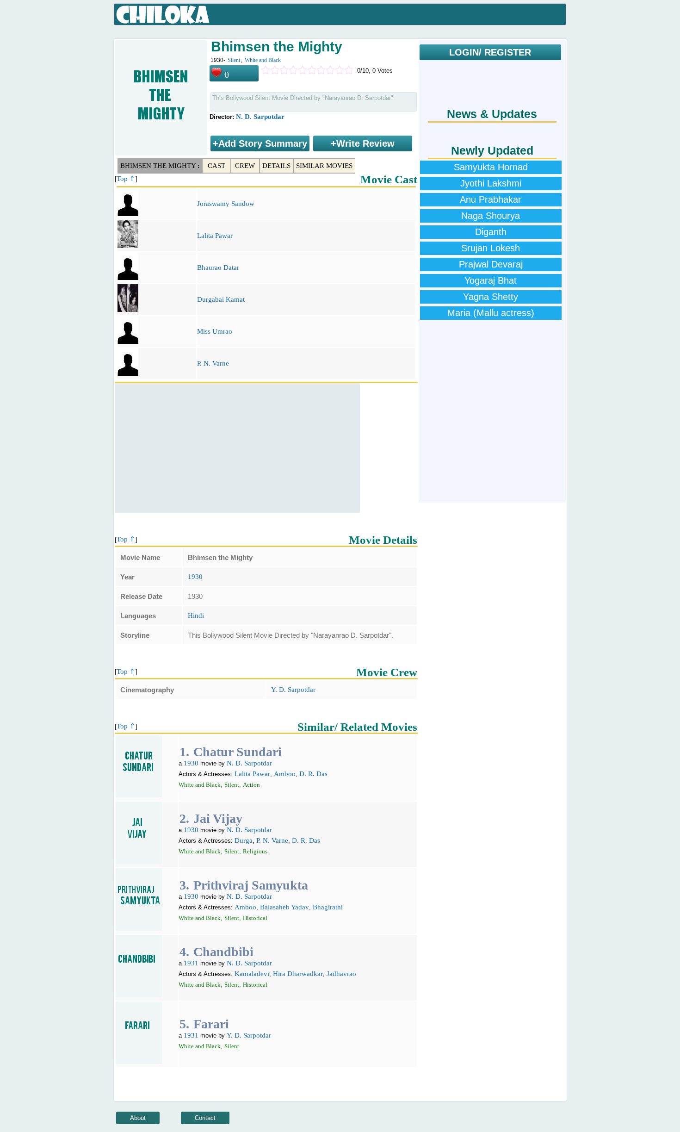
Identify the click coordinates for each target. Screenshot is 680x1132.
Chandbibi (223, 952)
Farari (211, 1024)
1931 (191, 963)
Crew (245, 165)
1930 (195, 576)
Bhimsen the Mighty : (159, 165)
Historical (255, 917)
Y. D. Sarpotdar (293, 689)
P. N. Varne (213, 363)
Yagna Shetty (490, 297)
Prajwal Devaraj (491, 264)
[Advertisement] (237, 448)
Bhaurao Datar (218, 267)
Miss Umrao (214, 331)
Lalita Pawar (215, 235)
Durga (244, 840)
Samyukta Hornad (491, 167)
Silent (234, 60)
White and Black (263, 60)
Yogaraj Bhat (490, 280)
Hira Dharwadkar (298, 973)
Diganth (491, 232)
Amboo (285, 773)
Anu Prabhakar (490, 199)
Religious (255, 851)
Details (276, 165)
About (138, 1117)
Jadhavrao (341, 973)
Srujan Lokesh (490, 248)
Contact (205, 1117)
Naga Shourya (490, 216)
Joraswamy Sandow (225, 203)
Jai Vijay (217, 818)
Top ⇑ (126, 178)
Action (251, 784)
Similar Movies (324, 165)
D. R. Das (313, 773)
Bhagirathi (328, 907)
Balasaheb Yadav (284, 907)
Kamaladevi (252, 973)
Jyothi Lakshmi (490, 183)
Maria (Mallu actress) (490, 313)
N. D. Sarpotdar (260, 116)
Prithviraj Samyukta (250, 885)
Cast (216, 165)
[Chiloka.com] (163, 15)
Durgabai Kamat (221, 299)
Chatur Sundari (237, 752)
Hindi (196, 615)
